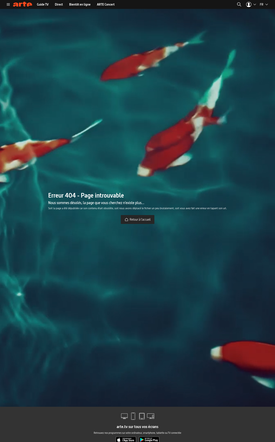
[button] (200, 4)
